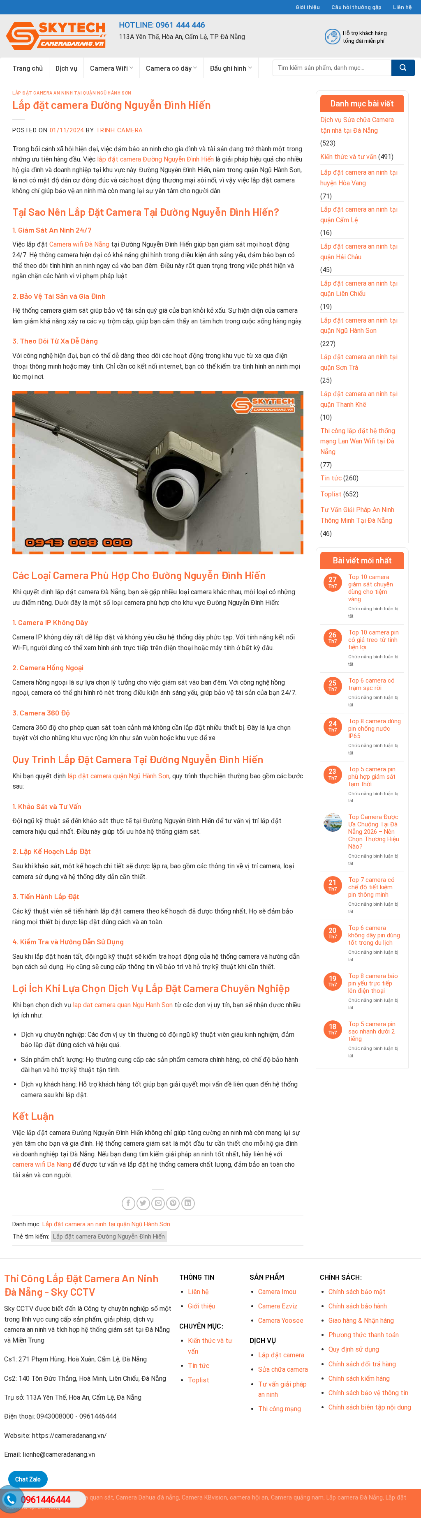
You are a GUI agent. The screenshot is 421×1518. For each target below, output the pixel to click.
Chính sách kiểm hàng (359, 1378)
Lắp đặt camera (281, 1355)
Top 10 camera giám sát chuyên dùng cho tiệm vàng (370, 588)
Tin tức (331, 478)
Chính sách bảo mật (357, 1292)
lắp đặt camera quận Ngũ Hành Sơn (118, 776)
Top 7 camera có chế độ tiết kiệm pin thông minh (371, 887)
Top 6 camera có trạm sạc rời (371, 684)
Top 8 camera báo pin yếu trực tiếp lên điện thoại (373, 983)
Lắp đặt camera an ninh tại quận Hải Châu (359, 251)
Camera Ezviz (278, 1306)
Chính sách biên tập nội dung (369, 1407)
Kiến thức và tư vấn (348, 157)
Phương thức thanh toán (363, 1335)
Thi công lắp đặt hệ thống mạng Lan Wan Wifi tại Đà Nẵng (357, 441)
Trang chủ (27, 68)
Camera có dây (169, 68)
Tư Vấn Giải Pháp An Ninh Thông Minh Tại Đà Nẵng (357, 515)
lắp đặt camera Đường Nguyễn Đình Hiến (155, 159)
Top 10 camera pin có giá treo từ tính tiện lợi (373, 640)
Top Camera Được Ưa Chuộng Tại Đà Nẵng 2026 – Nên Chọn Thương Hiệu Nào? (373, 831)
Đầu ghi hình (228, 68)
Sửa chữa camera (283, 1369)
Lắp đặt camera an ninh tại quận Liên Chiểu (359, 288)
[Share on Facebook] (128, 1203)
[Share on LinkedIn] (188, 1203)
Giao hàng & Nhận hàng (361, 1320)
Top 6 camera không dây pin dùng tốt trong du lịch (374, 935)
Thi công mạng (279, 1409)
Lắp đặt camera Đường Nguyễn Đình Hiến (109, 1236)
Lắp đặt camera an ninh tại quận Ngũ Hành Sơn (72, 92)
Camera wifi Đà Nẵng (79, 244)
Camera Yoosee (280, 1320)
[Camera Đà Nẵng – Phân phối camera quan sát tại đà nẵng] (56, 36)
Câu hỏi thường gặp (356, 6)
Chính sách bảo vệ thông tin (368, 1393)
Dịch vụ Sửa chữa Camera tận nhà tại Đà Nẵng (357, 125)
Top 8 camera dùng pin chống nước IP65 (374, 728)
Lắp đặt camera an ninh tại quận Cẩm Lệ (359, 214)
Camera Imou (277, 1292)
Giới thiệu (308, 6)
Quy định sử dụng (353, 1349)
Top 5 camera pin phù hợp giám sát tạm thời (372, 777)
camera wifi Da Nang (41, 1164)
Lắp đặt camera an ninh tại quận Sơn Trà (359, 362)
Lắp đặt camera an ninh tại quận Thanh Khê (359, 399)
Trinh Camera (119, 130)
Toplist (331, 494)
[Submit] (403, 68)
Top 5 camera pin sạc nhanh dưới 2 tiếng (372, 1031)
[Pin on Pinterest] (173, 1203)
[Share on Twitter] (143, 1203)
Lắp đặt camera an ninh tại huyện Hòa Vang (359, 177)
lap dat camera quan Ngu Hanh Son (123, 1005)
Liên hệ (402, 6)
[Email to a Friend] (158, 1203)
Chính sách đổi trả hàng (362, 1364)
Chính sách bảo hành (357, 1306)
